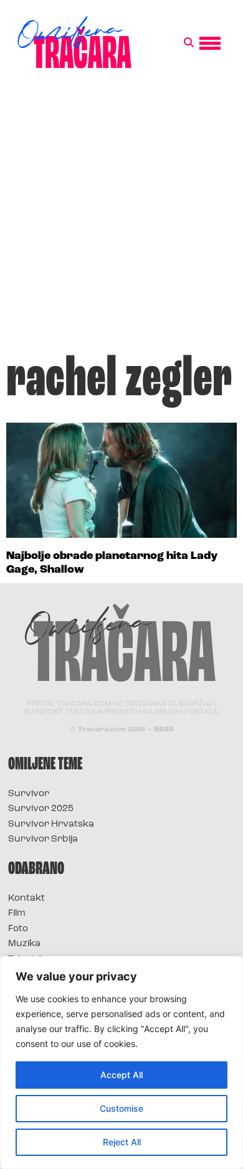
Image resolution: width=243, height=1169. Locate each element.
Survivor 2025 (41, 809)
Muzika (24, 944)
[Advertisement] (121, 217)
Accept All (121, 1074)
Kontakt (26, 898)
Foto (18, 929)
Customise (121, 1108)
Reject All (122, 1142)
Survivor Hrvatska (51, 824)
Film (17, 913)
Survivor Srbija (43, 839)
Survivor (28, 794)
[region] (121, 1062)
